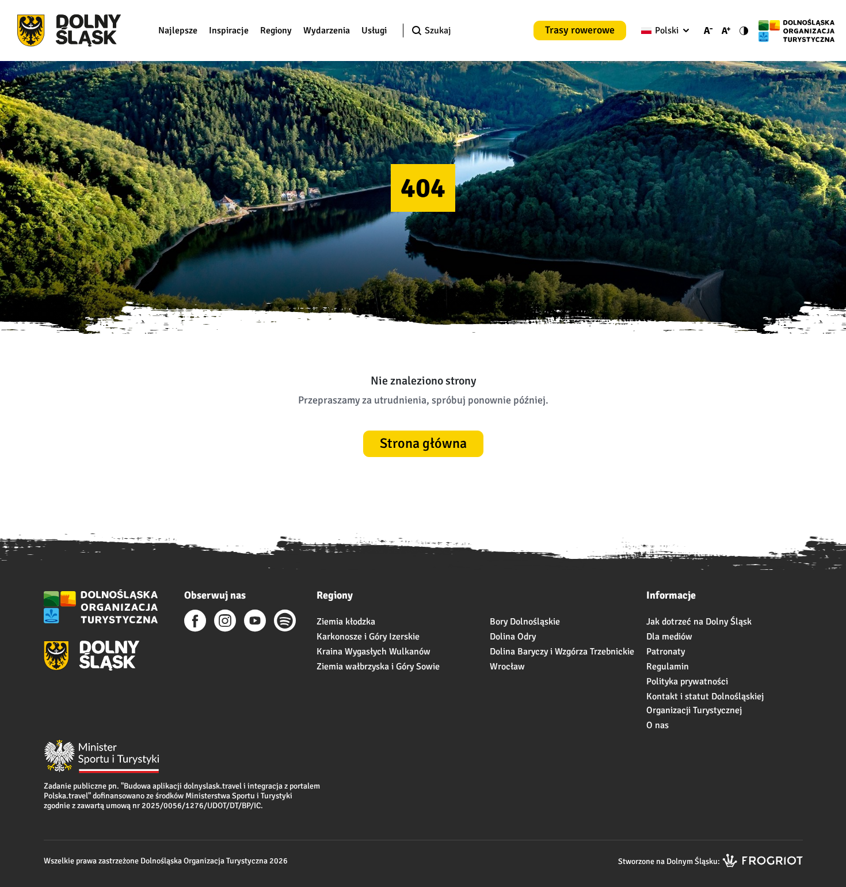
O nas (657, 725)
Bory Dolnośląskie (525, 621)
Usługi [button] (374, 30)
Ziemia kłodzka (346, 621)
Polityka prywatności (687, 681)
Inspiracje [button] (229, 30)
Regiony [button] (276, 30)
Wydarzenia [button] (326, 30)
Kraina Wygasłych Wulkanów (373, 651)
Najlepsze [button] (177, 30)
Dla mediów (669, 636)
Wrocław (507, 666)
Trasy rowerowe (580, 30)
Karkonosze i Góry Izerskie (368, 636)
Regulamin (667, 666)
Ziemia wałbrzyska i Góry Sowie (378, 666)
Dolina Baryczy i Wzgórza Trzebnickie (562, 651)
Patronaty (665, 651)
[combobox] (662, 30)
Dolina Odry (513, 636)
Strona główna (423, 443)
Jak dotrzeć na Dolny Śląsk (699, 621)
